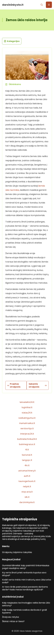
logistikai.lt (27, 407)
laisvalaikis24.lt (27, 402)
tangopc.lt (27, 460)
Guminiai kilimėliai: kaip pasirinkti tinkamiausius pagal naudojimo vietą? (25, 567)
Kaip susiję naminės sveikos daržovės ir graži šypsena (24, 611)
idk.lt (27, 497)
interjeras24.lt (27, 433)
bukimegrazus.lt (27, 444)
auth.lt (27, 475)
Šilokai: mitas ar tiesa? (13, 621)
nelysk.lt (27, 486)
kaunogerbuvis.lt (27, 481)
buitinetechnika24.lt (27, 439)
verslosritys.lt (27, 428)
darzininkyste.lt (27, 502)
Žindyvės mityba (10, 617)
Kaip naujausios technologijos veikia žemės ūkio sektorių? (26, 604)
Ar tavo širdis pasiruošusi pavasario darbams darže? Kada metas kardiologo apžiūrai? (25, 588)
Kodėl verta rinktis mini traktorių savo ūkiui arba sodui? (26, 581)
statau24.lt (27, 412)
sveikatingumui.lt (27, 417)
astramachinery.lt (27, 470)
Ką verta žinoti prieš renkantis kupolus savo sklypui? (24, 574)
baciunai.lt (27, 454)
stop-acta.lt (27, 491)
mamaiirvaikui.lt (27, 423)
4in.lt (27, 465)
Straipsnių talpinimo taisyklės (17, 552)
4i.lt (27, 449)
